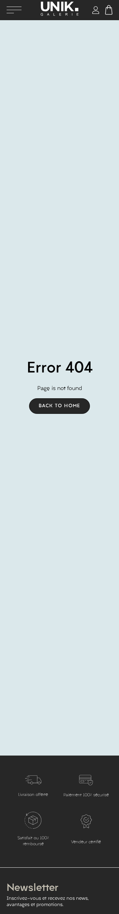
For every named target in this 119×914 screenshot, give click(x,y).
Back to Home (59, 406)
